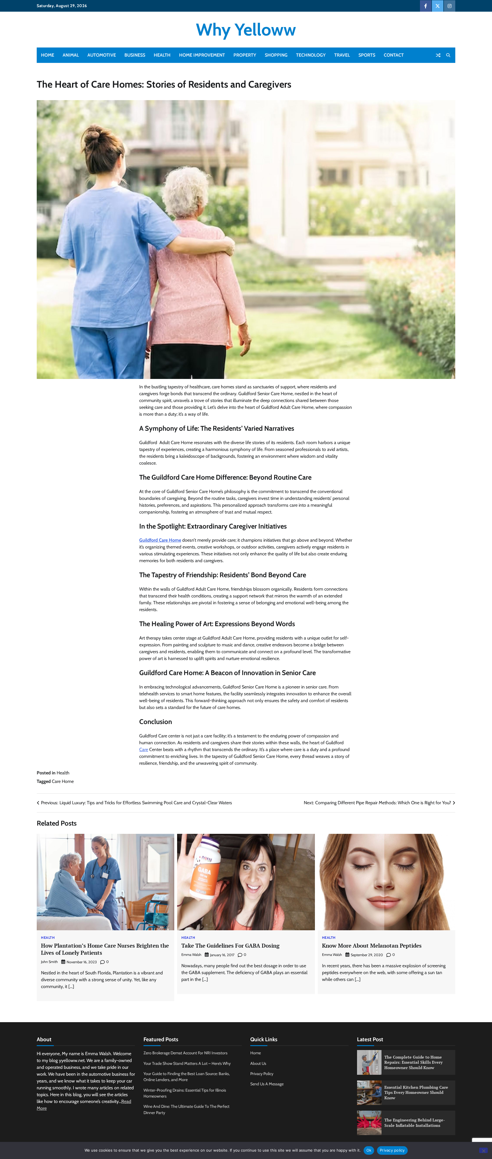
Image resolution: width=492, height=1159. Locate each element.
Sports (366, 55)
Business (134, 55)
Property (244, 55)
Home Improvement (202, 55)
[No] (483, 1150)
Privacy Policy (261, 1073)
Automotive (101, 55)
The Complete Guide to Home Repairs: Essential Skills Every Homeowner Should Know (413, 1062)
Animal (71, 55)
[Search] (448, 55)
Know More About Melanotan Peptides (372, 945)
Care (143, 749)
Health (162, 55)
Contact (394, 55)
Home (47, 55)
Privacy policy (392, 1150)
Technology (311, 55)
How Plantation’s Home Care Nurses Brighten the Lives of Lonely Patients (105, 949)
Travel (342, 55)
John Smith (49, 962)
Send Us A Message (267, 1083)
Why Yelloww (246, 29)
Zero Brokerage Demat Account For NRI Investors (185, 1052)
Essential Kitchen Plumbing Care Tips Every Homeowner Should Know (416, 1092)
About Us (258, 1063)
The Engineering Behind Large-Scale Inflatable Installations (414, 1122)
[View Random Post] (438, 55)
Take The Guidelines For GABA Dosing (230, 945)
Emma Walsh (191, 954)
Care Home (63, 781)
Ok (369, 1150)
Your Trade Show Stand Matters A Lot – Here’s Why (187, 1063)
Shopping (276, 55)
